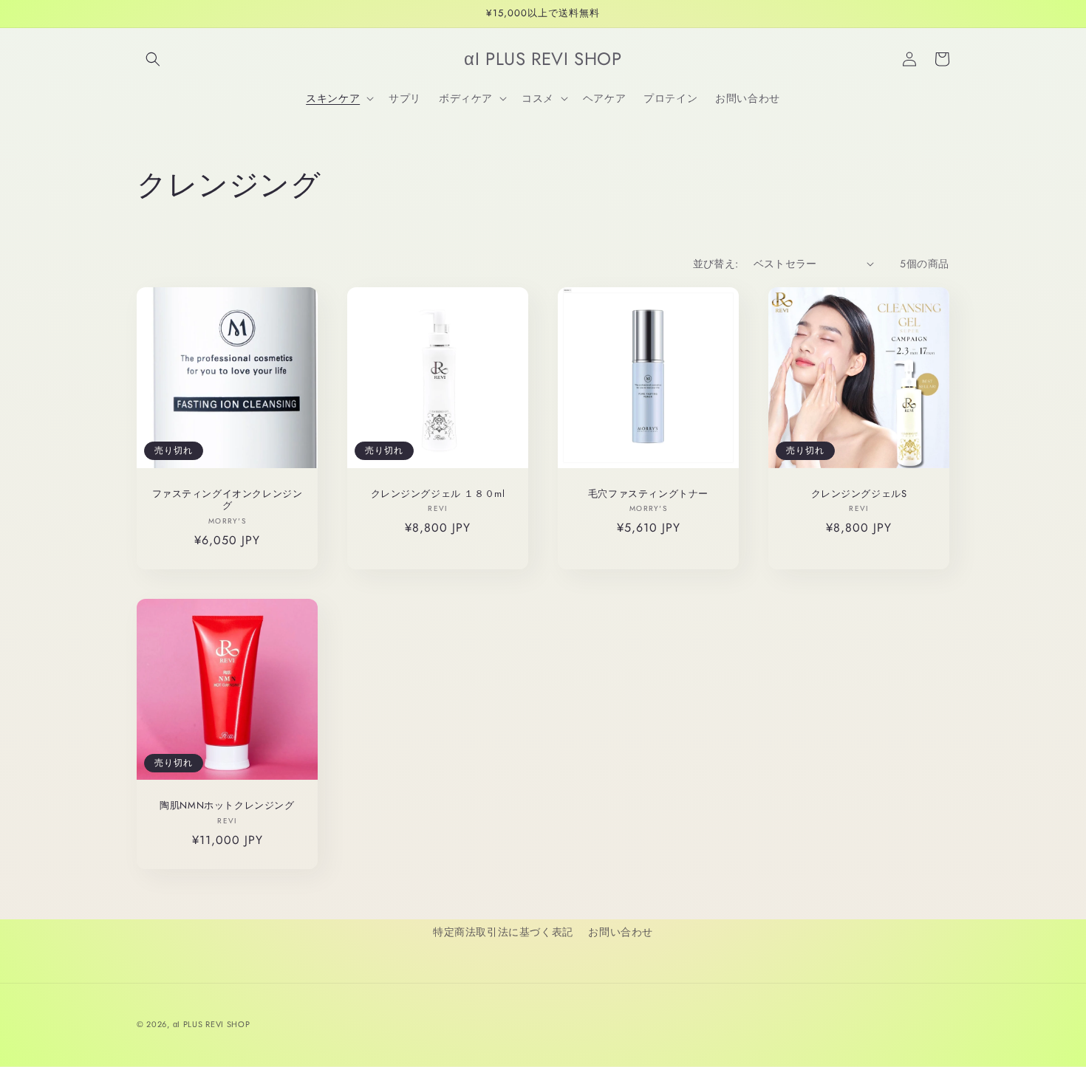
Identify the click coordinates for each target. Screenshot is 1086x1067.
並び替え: (716, 263)
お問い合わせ (620, 931)
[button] (153, 59)
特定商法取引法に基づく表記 (503, 931)
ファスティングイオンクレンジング (227, 500)
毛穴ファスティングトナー (648, 494)
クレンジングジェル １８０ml (438, 494)
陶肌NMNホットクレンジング (227, 806)
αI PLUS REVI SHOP (211, 1024)
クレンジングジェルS (859, 494)
